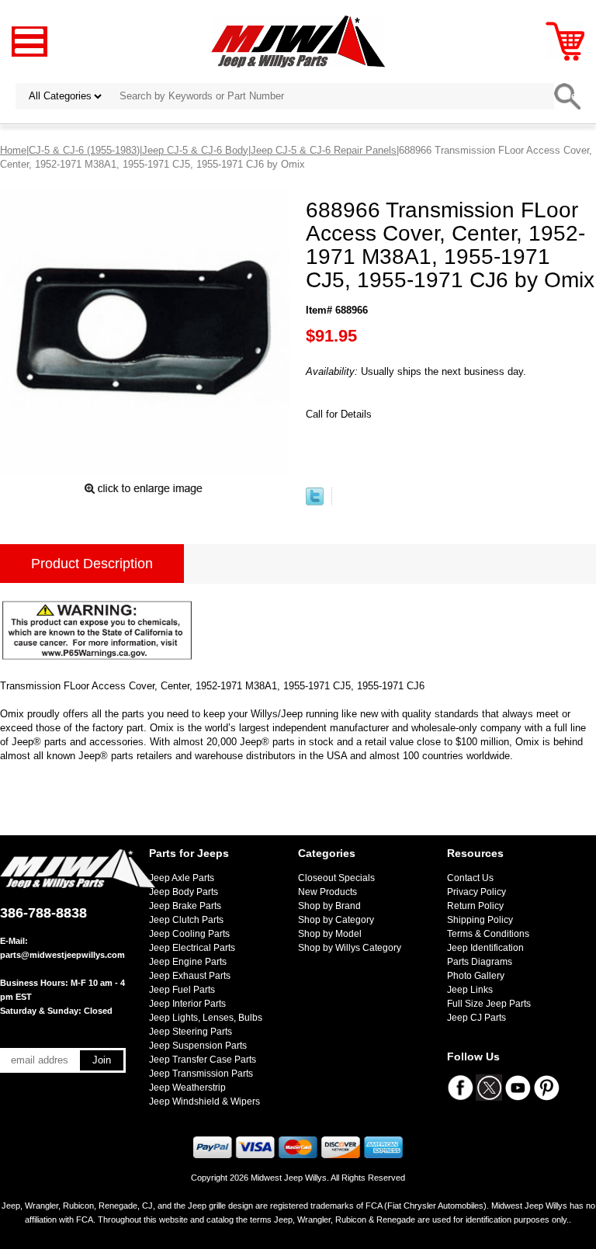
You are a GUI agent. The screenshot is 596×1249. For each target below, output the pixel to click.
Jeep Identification (485, 947)
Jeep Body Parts (183, 891)
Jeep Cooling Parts (189, 933)
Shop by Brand (329, 905)
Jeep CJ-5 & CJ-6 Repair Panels (324, 150)
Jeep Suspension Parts (198, 1045)
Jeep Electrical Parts (192, 947)
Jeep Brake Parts (185, 905)
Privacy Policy (476, 891)
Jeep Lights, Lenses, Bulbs (205, 1017)
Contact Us (470, 878)
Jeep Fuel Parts (182, 989)
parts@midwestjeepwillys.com (62, 954)
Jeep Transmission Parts (201, 1073)
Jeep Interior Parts (187, 1003)
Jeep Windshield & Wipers (204, 1101)
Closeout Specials (336, 878)
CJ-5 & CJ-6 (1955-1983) (84, 150)
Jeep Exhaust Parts (189, 975)
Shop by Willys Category (349, 947)
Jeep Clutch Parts (186, 919)
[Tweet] (315, 502)
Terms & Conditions (488, 933)
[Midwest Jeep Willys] (298, 41)
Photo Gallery (475, 975)
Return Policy (475, 905)
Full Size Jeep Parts (489, 1003)
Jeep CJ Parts (476, 1017)
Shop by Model (330, 933)
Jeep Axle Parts (181, 878)
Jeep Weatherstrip (187, 1087)
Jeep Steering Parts (190, 1031)
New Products (327, 891)
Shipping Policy (480, 919)
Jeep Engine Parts (188, 961)
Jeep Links (470, 989)
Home (13, 150)
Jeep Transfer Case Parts (202, 1059)
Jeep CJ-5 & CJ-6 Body (195, 150)
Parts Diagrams (479, 961)
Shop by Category (336, 919)
